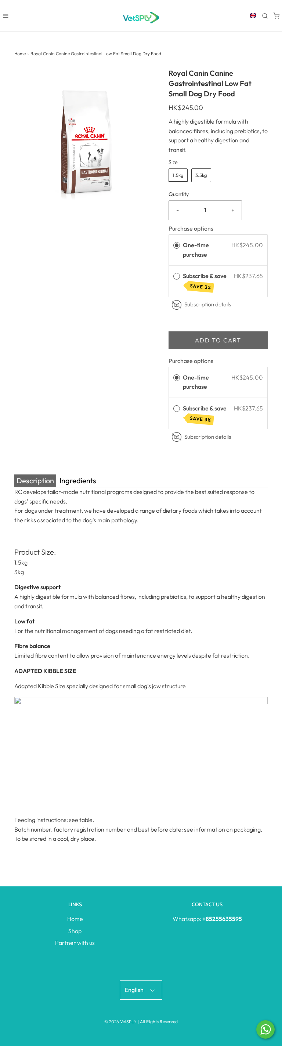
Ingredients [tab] (77, 480)
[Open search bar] (265, 16)
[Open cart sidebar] (276, 16)
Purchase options (191, 228)
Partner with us (75, 942)
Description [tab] (35, 480)
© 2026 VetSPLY (120, 1021)
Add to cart (218, 340)
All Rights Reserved (159, 1021)
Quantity (179, 194)
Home (20, 53)
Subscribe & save (205, 281)
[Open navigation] (5, 16)
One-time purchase (196, 249)
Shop (75, 931)
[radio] (176, 245)
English (135, 989)
